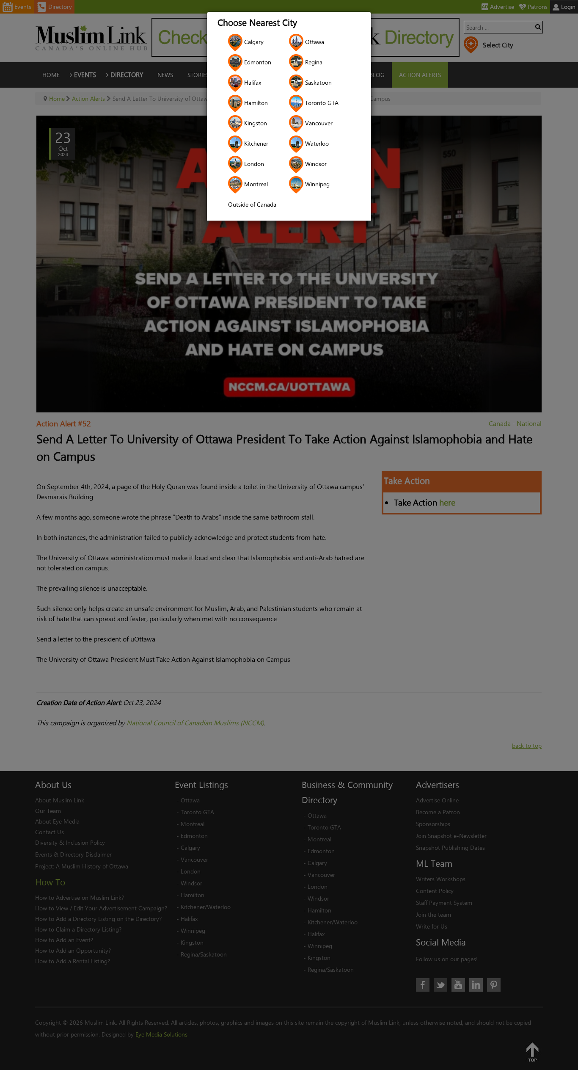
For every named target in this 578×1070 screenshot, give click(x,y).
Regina (312, 62)
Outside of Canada (252, 204)
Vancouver (318, 123)
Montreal (255, 184)
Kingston (254, 123)
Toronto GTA (321, 102)
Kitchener (255, 143)
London (253, 163)
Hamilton (255, 102)
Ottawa (313, 41)
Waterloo (316, 143)
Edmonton (256, 62)
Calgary (253, 41)
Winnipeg (316, 184)
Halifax (251, 82)
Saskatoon (317, 82)
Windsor (315, 163)
